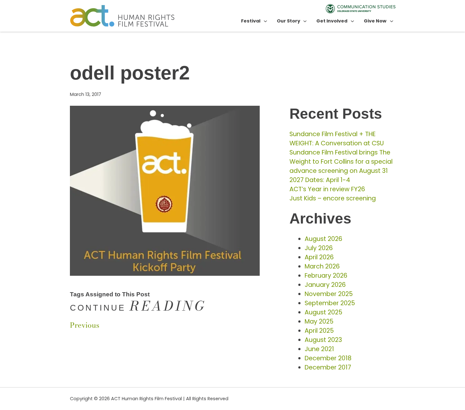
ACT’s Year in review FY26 (327, 189)
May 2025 (319, 321)
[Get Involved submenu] (352, 21)
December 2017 (328, 367)
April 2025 (319, 330)
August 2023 (323, 340)
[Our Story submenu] (305, 21)
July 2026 (319, 248)
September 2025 (330, 303)
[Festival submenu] (265, 21)
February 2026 (326, 275)
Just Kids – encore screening (332, 198)
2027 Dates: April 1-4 (319, 180)
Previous (84, 325)
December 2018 (328, 358)
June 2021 (319, 349)
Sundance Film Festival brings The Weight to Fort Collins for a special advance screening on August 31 (341, 161)
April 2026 (319, 257)
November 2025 (329, 294)
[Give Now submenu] (391, 21)
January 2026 (325, 285)
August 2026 (323, 239)
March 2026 (322, 266)
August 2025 (323, 312)
